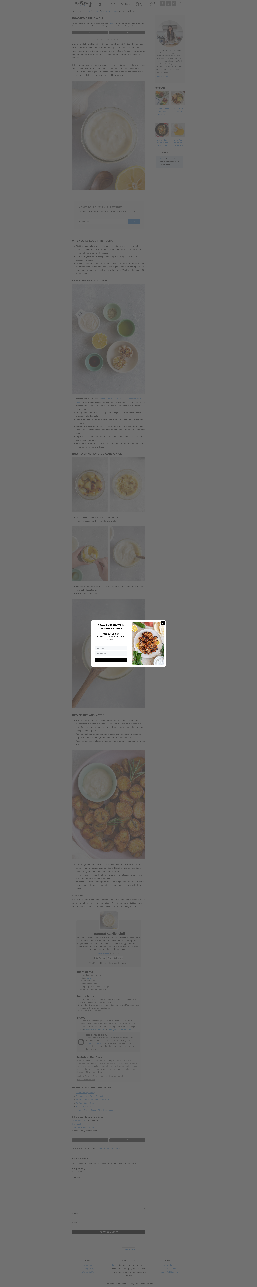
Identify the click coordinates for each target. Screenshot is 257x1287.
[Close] (163, 623)
